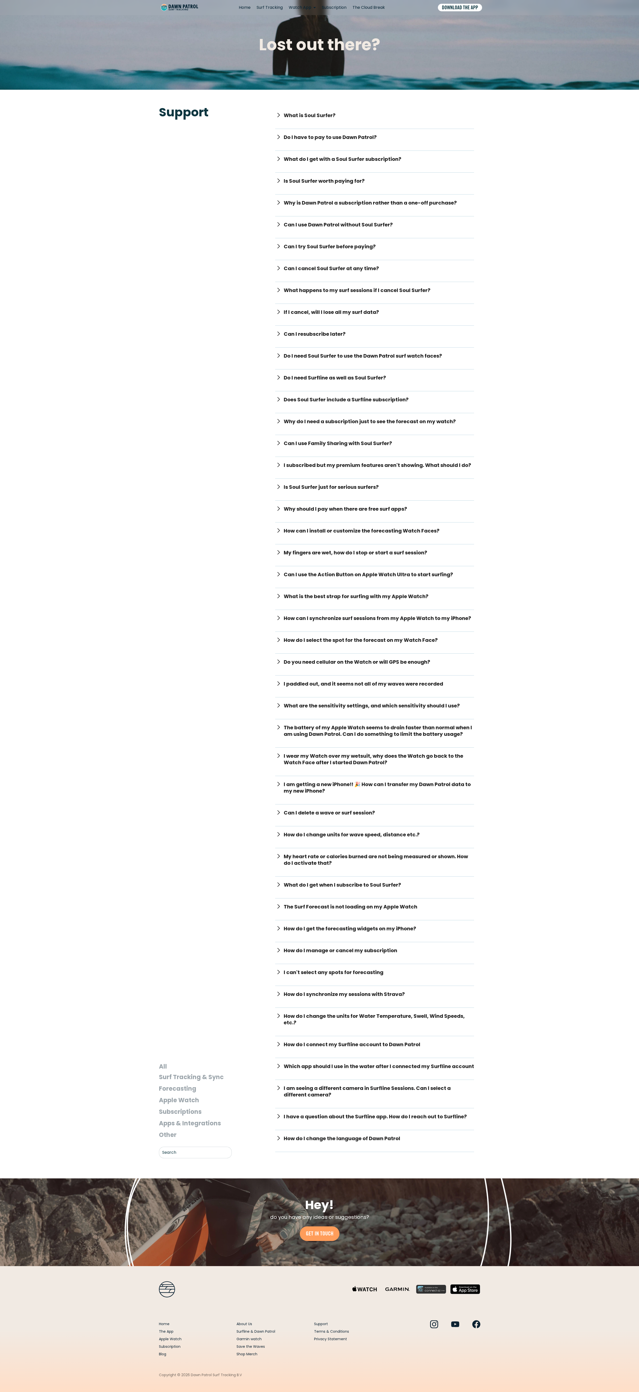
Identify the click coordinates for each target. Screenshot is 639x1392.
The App (166, 1331)
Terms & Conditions (331, 1331)
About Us (244, 1323)
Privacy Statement (330, 1338)
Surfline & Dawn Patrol (256, 1331)
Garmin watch (249, 1338)
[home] (179, 7)
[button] (302, 7)
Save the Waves (251, 1346)
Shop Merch (247, 1354)
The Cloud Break (369, 7)
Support (321, 1323)
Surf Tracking (270, 7)
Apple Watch (170, 1338)
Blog (162, 1354)
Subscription (334, 7)
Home (245, 7)
